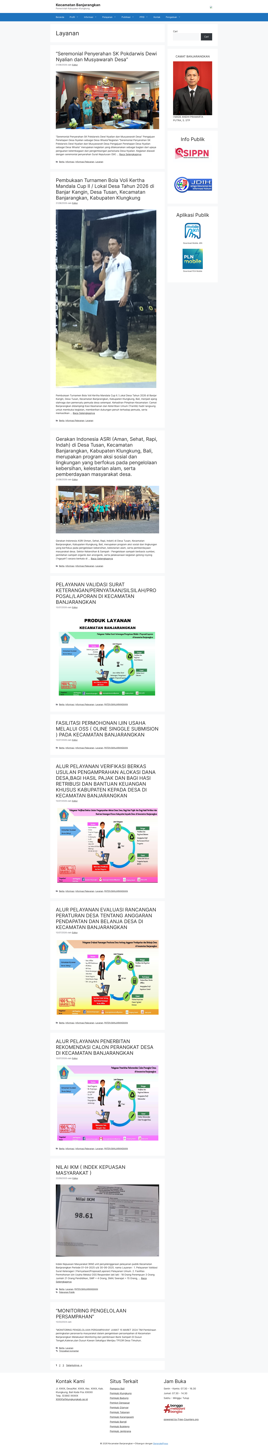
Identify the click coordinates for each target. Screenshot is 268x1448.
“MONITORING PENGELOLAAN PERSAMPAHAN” (91, 1313)
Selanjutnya (74, 1365)
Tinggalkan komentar (69, 1351)
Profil (72, 17)
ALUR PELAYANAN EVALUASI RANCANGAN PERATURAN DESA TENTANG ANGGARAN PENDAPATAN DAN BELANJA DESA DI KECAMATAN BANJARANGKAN (106, 918)
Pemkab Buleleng (119, 1426)
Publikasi (126, 17)
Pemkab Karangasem (122, 1417)
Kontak (157, 17)
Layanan (99, 162)
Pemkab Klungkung (120, 1393)
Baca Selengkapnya (130, 154)
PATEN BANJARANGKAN (116, 704)
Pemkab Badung (119, 1398)
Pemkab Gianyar (119, 1407)
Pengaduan (171, 17)
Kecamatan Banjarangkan (78, 5)
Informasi (88, 17)
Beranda (60, 17)
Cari (175, 31)
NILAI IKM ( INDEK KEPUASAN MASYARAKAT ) (90, 1170)
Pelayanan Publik (67, 1292)
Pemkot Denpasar (120, 1402)
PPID (142, 17)
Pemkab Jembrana (120, 1431)
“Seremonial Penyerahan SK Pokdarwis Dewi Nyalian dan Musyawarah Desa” (106, 56)
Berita (61, 162)
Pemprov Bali (117, 1388)
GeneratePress (160, 1443)
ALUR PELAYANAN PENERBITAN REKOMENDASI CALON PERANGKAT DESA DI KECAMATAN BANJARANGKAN (104, 1047)
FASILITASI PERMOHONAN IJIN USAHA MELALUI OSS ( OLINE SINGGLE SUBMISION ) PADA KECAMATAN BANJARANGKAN (107, 729)
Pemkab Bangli (118, 1421)
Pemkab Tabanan (120, 1412)
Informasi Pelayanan (84, 162)
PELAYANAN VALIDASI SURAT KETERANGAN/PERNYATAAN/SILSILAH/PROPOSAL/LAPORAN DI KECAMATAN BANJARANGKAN (106, 593)
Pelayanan (107, 17)
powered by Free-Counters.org (181, 1419)
